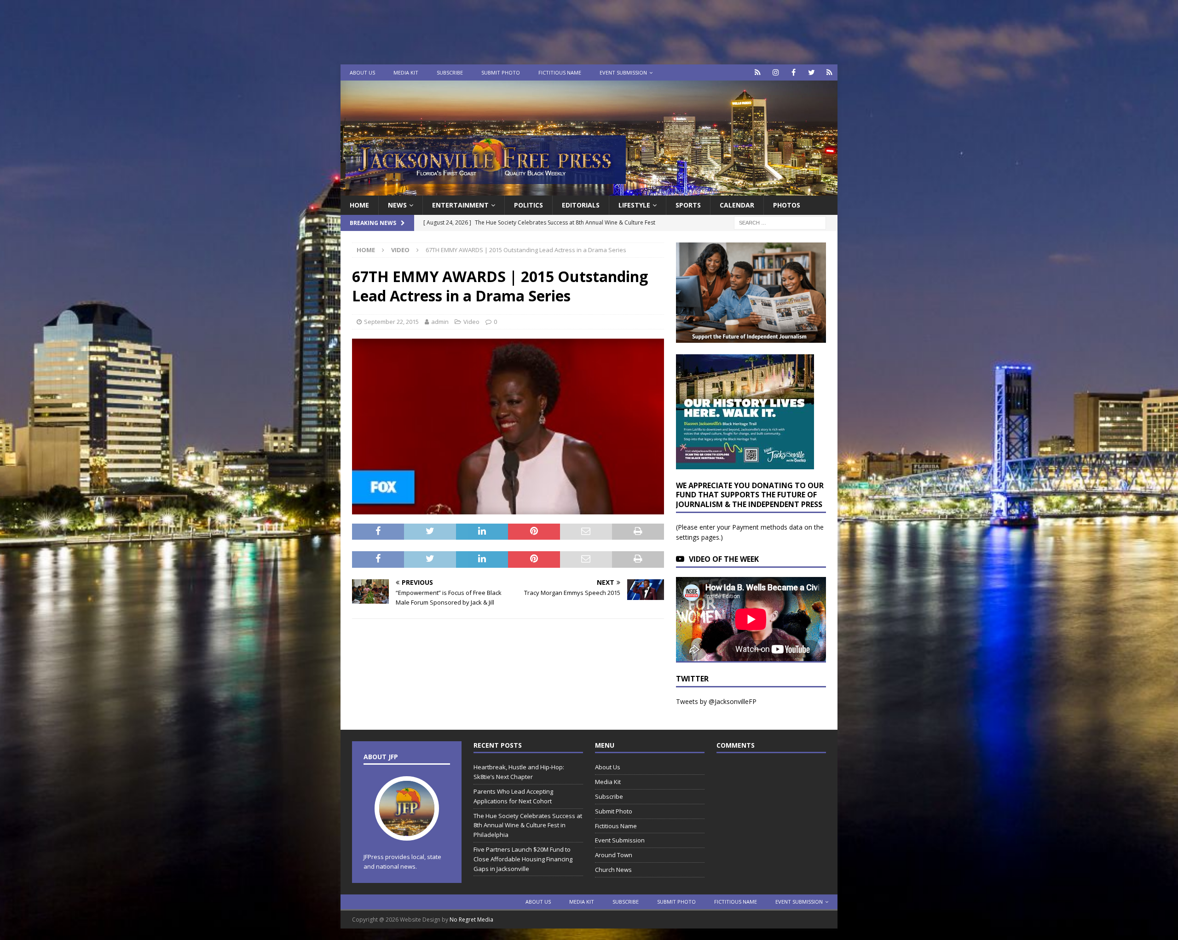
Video (471, 321)
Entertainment (460, 205)
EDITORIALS (581, 205)
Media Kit (405, 72)
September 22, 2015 (391, 321)
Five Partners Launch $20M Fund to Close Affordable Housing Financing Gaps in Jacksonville (523, 859)
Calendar (737, 205)
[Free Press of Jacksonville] (589, 190)
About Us (362, 72)
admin (440, 321)
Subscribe (450, 72)
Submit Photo (500, 72)
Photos (786, 205)
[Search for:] (780, 222)
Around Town (613, 855)
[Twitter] (811, 72)
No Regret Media (471, 919)
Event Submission (623, 72)
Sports (688, 205)
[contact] (758, 72)
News (397, 205)
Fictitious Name (559, 72)
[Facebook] (793, 72)
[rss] (829, 72)
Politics (528, 205)
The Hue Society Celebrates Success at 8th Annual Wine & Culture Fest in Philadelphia (528, 825)
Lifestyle (634, 205)
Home (359, 205)
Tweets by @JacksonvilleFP (716, 701)
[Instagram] (776, 72)
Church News (613, 869)
